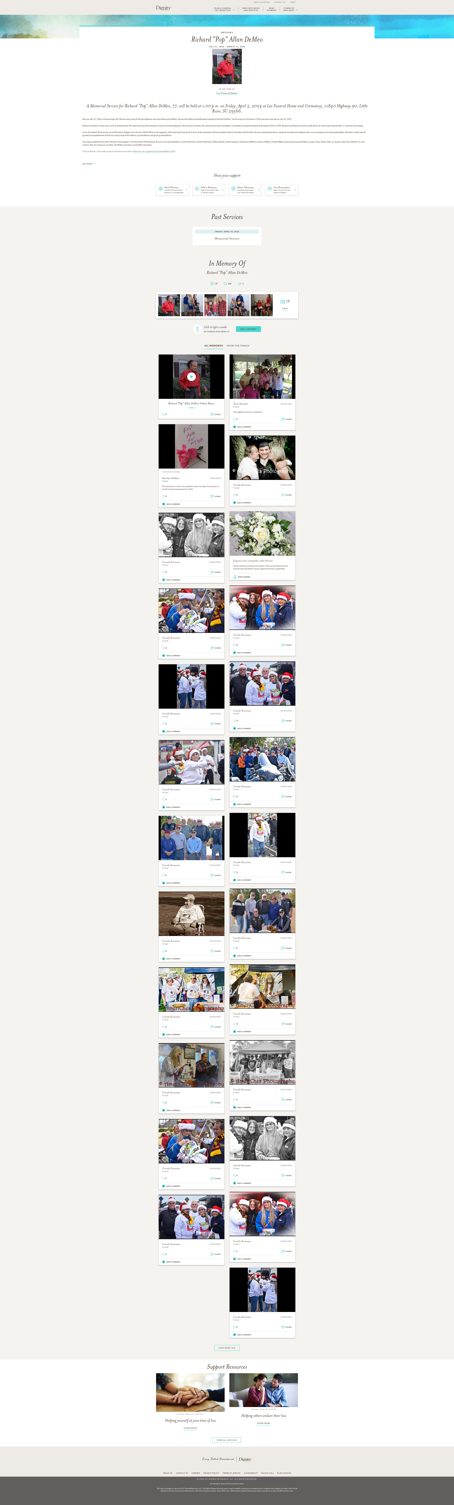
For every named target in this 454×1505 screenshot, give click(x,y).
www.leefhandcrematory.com (132, 158)
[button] (224, 9)
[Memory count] (212, 283)
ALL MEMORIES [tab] (213, 345)
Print (293, 2)
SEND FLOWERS (244, 577)
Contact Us (280, 2)
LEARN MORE (190, 1428)
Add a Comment (244, 427)
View (285, 308)
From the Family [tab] (238, 345)
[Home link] (163, 8)
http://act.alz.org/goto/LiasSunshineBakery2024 (154, 151)
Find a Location (261, 2)
